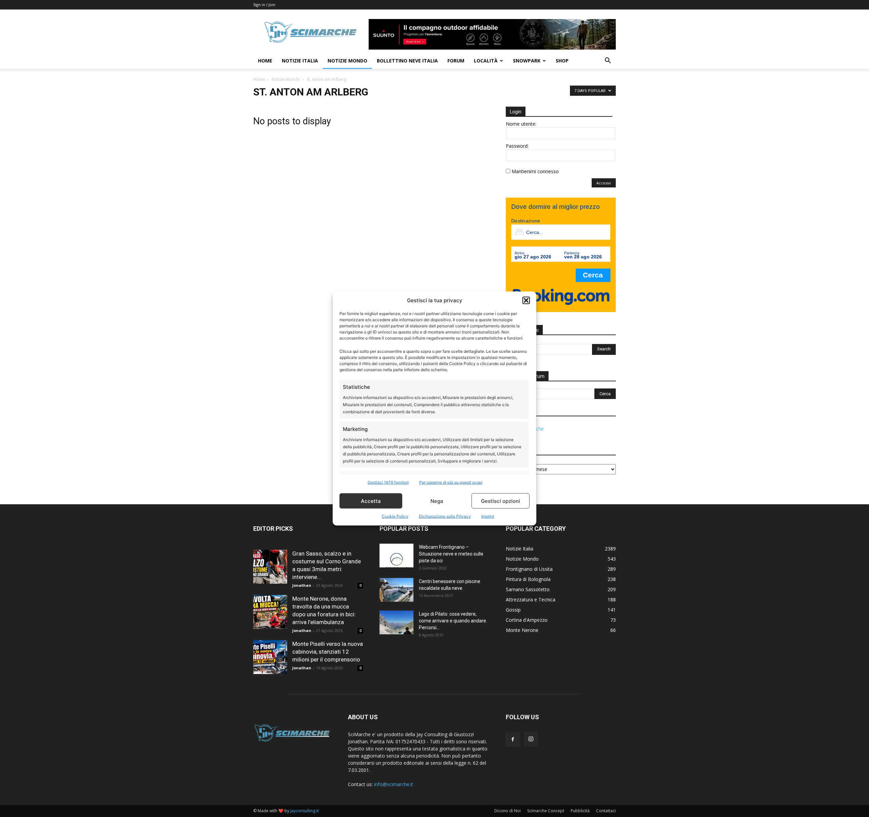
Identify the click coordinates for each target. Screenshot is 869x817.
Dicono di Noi (507, 811)
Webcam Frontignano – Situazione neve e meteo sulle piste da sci (451, 553)
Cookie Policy (395, 516)
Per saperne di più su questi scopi (450, 482)
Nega (436, 500)
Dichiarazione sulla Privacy (445, 516)
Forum (455, 60)
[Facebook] (512, 739)
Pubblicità (580, 811)
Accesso (603, 182)
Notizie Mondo (347, 60)
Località (486, 60)
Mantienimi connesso (535, 171)
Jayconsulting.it (304, 811)
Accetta (371, 500)
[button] (526, 300)
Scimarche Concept (545, 811)
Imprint (487, 516)
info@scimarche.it (393, 784)
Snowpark (526, 60)
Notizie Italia (300, 60)
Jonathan (301, 585)
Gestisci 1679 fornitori (388, 482)
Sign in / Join (264, 4)
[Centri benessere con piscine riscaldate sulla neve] (396, 590)
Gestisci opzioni (500, 500)
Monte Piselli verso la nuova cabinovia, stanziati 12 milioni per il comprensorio (327, 651)
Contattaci (606, 811)
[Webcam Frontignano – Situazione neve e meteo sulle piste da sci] (396, 555)
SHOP (562, 60)
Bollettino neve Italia (407, 60)
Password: (517, 146)
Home (265, 60)
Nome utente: (521, 124)
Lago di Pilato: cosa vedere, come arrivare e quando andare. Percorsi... (453, 620)
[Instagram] (531, 739)
